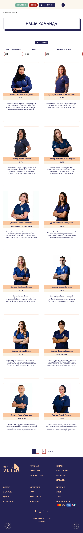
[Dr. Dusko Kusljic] (62, 256)
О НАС (59, 466)
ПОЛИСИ (60, 487)
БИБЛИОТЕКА (37, 475)
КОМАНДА (8, 501)
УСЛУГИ (7, 492)
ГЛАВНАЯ (34, 466)
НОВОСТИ (35, 471)
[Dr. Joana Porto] (21, 320)
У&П (58, 492)
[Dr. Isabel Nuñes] (21, 256)
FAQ (32, 492)
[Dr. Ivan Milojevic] (21, 384)
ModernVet (6, 12)
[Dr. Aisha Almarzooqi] (21, 63)
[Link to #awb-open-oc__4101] (78, 5)
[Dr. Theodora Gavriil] (62, 320)
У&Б (58, 496)
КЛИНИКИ (35, 487)
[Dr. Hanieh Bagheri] (21, 127)
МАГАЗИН (34, 501)
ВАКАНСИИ (62, 471)
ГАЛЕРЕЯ (60, 475)
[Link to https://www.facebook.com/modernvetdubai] (35, 511)
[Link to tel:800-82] (63, 5)
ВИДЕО (6, 487)
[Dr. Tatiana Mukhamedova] (62, 127)
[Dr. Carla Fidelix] (21, 192)
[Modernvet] (11, 464)
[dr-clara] (62, 63)
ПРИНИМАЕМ (63, 501)
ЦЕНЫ (6, 496)
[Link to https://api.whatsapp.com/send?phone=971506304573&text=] (47, 511)
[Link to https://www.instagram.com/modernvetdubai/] (43, 511)
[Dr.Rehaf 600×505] (62, 384)
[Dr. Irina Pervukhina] (62, 192)
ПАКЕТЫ (60, 480)
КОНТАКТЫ (35, 496)
